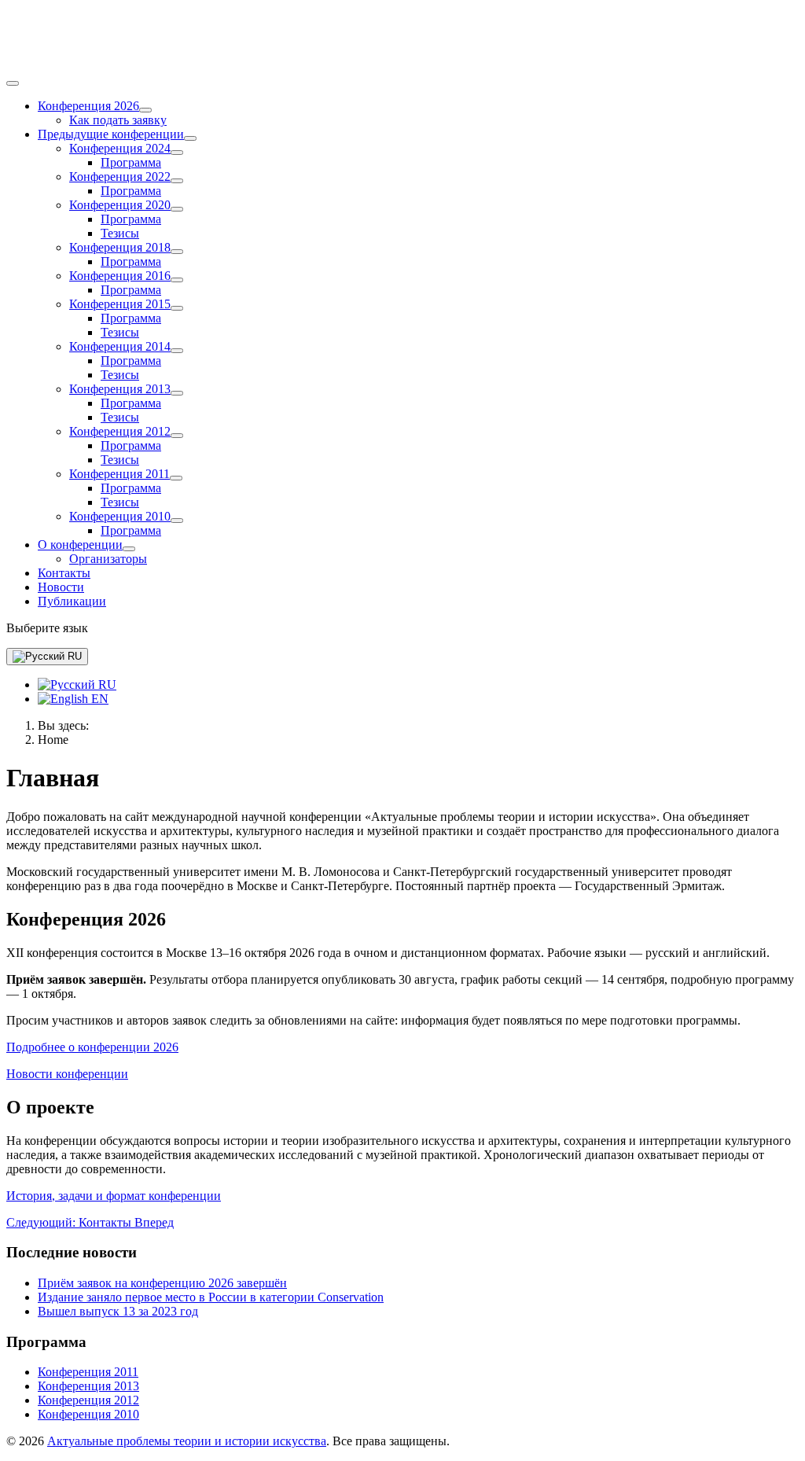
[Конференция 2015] (177, 308)
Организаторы (108, 558)
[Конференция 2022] (177, 180)
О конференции (80, 544)
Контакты (64, 573)
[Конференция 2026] (145, 110)
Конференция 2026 (88, 105)
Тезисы (120, 233)
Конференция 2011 (119, 473)
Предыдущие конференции (111, 134)
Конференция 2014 (120, 346)
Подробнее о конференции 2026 (92, 1047)
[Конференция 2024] (177, 152)
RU (73, 656)
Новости (61, 587)
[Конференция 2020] (177, 209)
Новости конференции (67, 1073)
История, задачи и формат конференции (113, 1195)
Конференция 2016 (120, 275)
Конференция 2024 (120, 148)
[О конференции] (129, 548)
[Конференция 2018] (177, 251)
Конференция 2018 (120, 247)
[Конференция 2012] (177, 435)
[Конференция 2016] (177, 280)
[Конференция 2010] (177, 520)
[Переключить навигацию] (12, 83)
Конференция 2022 (120, 176)
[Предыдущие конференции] (190, 138)
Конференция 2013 (120, 389)
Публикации (72, 601)
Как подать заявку (118, 120)
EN (98, 698)
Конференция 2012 (120, 431)
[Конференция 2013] (177, 393)
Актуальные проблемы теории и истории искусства (186, 1441)
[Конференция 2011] (176, 478)
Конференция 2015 (120, 304)
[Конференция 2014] (177, 350)
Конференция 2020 (120, 205)
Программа (131, 162)
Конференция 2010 (120, 516)
